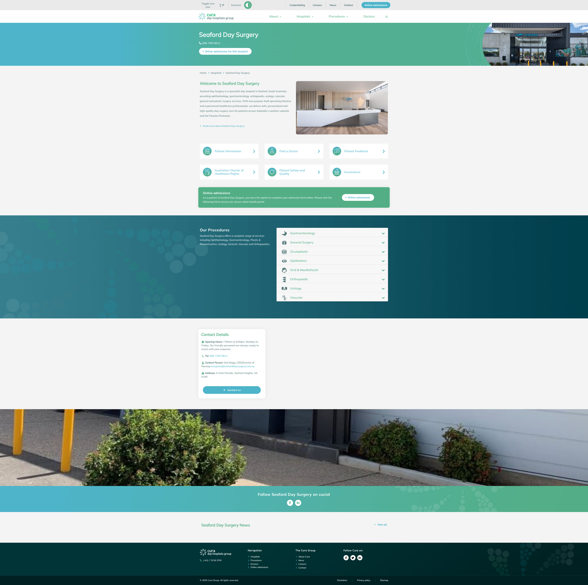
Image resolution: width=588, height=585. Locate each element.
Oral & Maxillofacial (303, 270)
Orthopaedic (298, 279)
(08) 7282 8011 (211, 43)
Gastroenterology (302, 233)
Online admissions (359, 197)
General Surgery (301, 242)
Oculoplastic (298, 251)
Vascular (296, 297)
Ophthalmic (298, 261)
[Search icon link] (386, 16)
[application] (279, 16)
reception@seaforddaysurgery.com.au (233, 366)
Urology (295, 288)
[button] (208, 5)
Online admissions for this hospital (226, 51)
